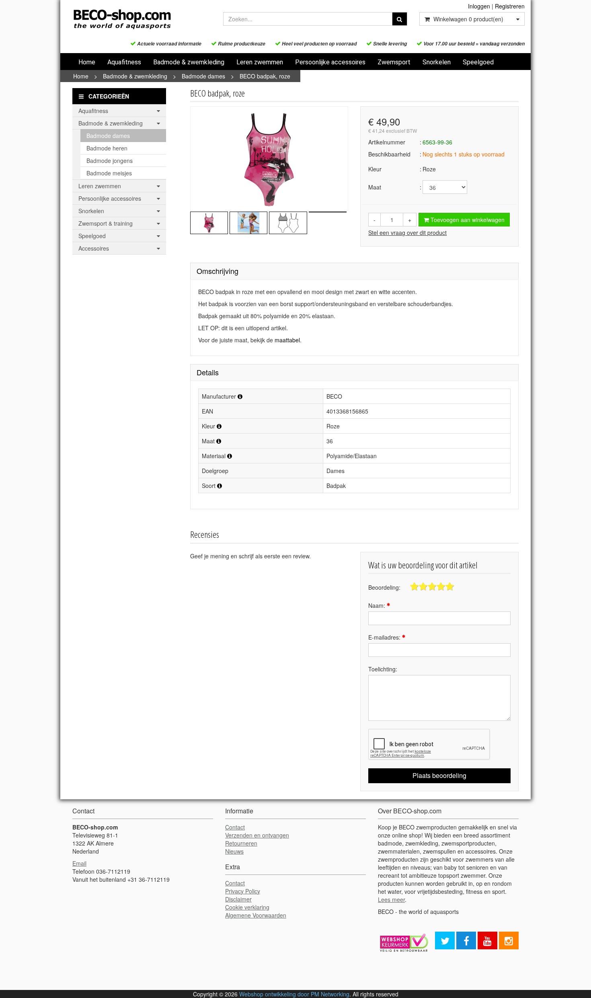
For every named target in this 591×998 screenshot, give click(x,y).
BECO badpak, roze (265, 76)
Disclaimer (238, 899)
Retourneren (241, 843)
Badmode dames (203, 76)
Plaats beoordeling (439, 775)
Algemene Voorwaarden (255, 915)
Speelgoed (478, 62)
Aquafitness (124, 62)
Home (86, 62)
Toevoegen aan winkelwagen (467, 220)
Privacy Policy (242, 891)
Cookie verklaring (247, 907)
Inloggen (479, 6)
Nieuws (234, 851)
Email (79, 863)
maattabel (287, 340)
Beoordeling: (384, 587)
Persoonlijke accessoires (330, 62)
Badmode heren (106, 148)
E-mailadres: (385, 637)
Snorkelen (437, 62)
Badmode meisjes (109, 173)
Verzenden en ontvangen (257, 835)
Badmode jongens (109, 160)
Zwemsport (394, 62)
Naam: (377, 605)
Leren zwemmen (259, 62)
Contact (235, 827)
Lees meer (391, 899)
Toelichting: (382, 669)
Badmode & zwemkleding (188, 62)
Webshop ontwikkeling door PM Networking (294, 994)
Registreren (510, 6)
